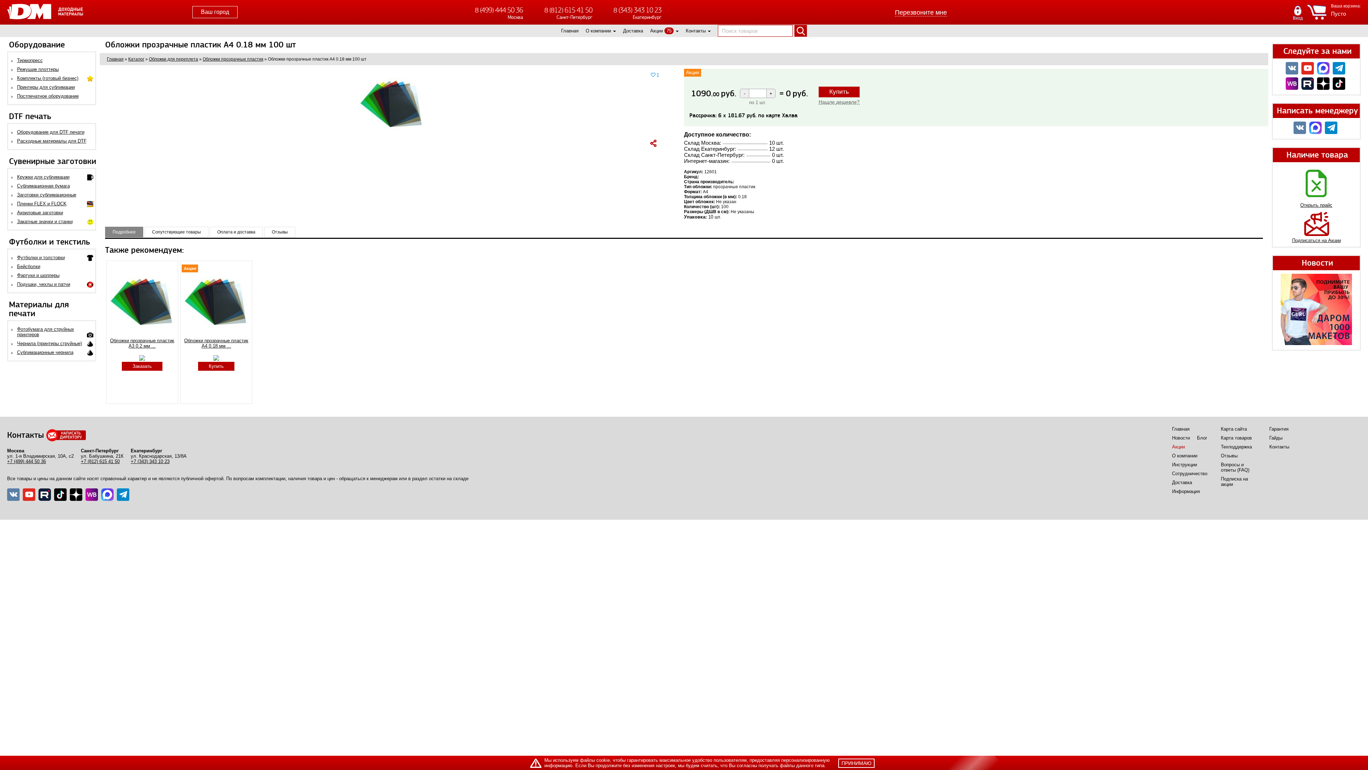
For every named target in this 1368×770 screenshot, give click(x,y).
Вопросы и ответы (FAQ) (1235, 467)
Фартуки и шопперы (38, 275)
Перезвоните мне (921, 12)
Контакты (696, 31)
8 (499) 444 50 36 (499, 10)
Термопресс (30, 60)
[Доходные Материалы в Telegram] (1339, 68)
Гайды (1275, 438)
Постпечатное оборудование (48, 96)
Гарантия (1279, 429)
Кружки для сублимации (43, 177)
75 (669, 31)
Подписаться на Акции (1316, 240)
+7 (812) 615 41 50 (100, 461)
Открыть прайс (1316, 205)
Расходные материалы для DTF (52, 141)
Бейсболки (28, 266)
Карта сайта (1234, 429)
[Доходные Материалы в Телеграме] (123, 494)
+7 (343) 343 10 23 (150, 461)
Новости (1181, 438)
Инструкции (1184, 464)
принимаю (856, 763)
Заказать (142, 366)
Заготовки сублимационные (46, 194)
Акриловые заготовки (40, 212)
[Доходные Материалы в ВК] (1292, 68)
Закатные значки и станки (45, 221)
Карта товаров (1236, 438)
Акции (656, 31)
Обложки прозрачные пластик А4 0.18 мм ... (216, 343)
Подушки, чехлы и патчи (43, 284)
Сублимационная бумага (43, 186)
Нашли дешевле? (839, 102)
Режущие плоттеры (38, 69)
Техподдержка (1236, 447)
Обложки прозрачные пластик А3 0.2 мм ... (142, 343)
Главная (570, 31)
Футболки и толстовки (41, 257)
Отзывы (1229, 455)
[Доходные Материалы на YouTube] (1307, 68)
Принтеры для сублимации (46, 87)
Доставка (633, 31)
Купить (839, 91)
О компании (598, 31)
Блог (1202, 438)
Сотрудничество (1189, 473)
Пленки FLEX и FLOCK (42, 203)
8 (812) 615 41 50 (568, 10)
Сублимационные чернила (45, 352)
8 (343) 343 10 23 (637, 10)
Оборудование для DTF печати (50, 132)
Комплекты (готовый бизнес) (47, 78)
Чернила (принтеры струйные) (49, 343)
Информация (1186, 491)
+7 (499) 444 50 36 (26, 461)
